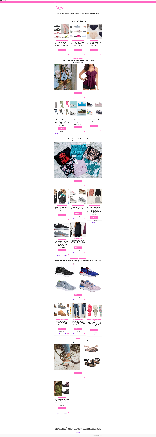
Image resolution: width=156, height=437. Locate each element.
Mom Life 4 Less (77, 13)
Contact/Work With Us (65, 2)
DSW (73, 205)
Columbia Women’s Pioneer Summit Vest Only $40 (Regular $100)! (78, 241)
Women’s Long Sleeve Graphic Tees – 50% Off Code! (61, 209)
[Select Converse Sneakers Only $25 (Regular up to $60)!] (78, 108)
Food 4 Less (87, 13)
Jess (76, 62)
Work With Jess (58, 2)
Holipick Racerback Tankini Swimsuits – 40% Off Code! (78, 60)
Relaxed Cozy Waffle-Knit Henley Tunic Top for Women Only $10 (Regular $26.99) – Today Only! (94, 210)
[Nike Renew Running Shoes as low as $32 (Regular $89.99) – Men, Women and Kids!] (78, 278)
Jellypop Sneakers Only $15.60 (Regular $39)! (94, 120)
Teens (82, 319)
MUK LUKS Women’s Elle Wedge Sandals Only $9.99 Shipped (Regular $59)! (61, 401)
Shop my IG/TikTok (92, 13)
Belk (88, 319)
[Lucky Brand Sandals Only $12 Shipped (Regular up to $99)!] (61, 310)
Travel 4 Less (82, 13)
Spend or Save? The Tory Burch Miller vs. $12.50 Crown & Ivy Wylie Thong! (94, 324)
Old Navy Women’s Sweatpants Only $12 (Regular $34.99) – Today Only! (62, 121)
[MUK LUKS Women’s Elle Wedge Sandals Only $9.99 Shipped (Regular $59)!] (61, 388)
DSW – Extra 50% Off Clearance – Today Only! (78, 208)
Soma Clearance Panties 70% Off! (78, 139)
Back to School (72, 258)
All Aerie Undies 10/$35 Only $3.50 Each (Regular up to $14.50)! (94, 44)
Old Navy (98, 205)
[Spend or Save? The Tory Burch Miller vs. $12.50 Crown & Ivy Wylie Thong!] (94, 310)
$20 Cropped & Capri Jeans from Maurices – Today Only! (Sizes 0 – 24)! (78, 322)
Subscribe (97, 13)
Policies (61, 2)
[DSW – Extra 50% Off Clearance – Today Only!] (78, 196)
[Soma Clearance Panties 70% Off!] (78, 160)
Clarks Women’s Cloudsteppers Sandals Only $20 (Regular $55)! (61, 44)
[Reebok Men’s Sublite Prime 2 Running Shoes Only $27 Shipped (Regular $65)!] (61, 230)
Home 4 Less (72, 13)
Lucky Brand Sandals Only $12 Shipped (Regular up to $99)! (62, 322)
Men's (80, 40)
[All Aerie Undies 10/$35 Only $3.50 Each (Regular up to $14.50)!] (94, 31)
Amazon (74, 58)
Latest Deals (57, 13)
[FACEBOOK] (76, 421)
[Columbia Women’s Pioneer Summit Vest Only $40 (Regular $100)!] (78, 229)
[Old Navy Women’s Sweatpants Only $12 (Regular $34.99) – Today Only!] (61, 108)
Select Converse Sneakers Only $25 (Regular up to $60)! (78, 121)
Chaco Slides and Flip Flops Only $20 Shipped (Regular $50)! (78, 44)
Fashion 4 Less (67, 13)
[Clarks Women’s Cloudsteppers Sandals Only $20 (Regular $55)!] (61, 31)
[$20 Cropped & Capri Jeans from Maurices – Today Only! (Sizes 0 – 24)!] (78, 310)
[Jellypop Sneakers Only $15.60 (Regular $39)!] (94, 108)
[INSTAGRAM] (79, 421)
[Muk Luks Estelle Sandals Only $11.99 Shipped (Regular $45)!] (78, 357)
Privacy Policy (78, 432)
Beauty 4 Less (62, 13)
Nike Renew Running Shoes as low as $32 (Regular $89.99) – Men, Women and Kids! (78, 261)
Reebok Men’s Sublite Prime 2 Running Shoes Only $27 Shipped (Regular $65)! (62, 243)
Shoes (67, 40)
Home (55, 2)
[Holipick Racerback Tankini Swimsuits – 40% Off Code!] (78, 77)
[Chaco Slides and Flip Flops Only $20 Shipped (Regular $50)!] (78, 31)
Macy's (64, 40)
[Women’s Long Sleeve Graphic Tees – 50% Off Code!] (61, 196)
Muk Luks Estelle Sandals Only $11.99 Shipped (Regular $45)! (78, 340)
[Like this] (67, 133)
